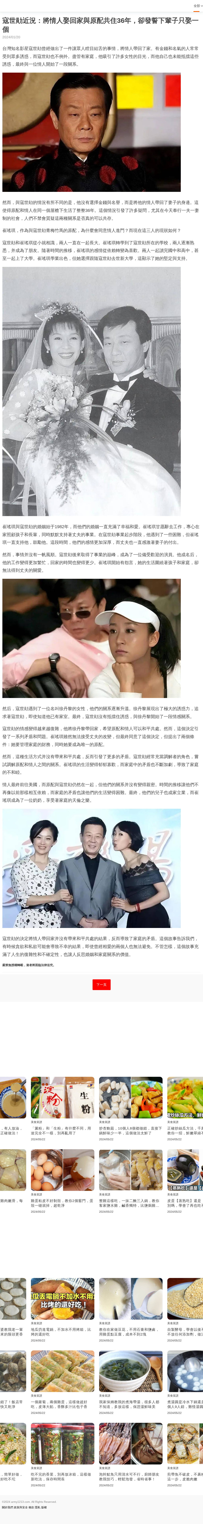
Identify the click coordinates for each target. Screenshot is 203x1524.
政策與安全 (21, 1507)
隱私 (37, 1507)
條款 (31, 1507)
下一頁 (102, 984)
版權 (44, 1507)
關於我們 (7, 1507)
